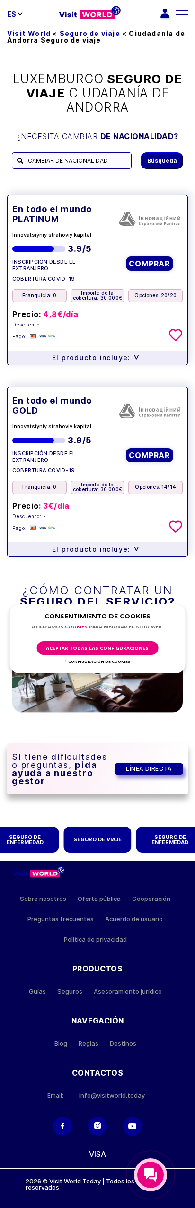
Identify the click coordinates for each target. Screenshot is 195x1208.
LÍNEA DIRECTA (149, 768)
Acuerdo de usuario (134, 919)
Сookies (76, 627)
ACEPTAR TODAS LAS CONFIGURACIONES (97, 648)
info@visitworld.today (112, 1096)
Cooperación (151, 899)
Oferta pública (99, 899)
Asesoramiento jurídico (128, 991)
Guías (37, 991)
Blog (60, 1043)
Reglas (88, 1043)
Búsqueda (162, 160)
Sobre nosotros (43, 899)
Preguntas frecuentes (60, 919)
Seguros (69, 991)
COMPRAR (149, 263)
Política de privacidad (95, 939)
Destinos (123, 1043)
